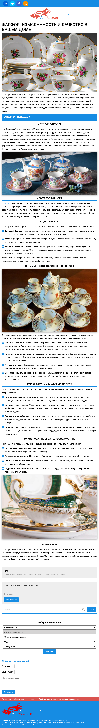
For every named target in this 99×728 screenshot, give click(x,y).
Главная (5, 720)
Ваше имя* (7, 666)
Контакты (63, 720)
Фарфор (5, 203)
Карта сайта (37, 725)
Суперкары (24, 720)
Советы (47, 720)
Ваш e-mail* (7, 672)
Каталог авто (14, 720)
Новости (33, 720)
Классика (54, 720)
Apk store (45, 725)
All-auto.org (49, 13)
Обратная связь (27, 725)
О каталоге (5, 725)
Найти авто (49, 652)
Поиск (91, 609)
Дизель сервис (80, 723)
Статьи (40, 720)
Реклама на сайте (16, 725)
